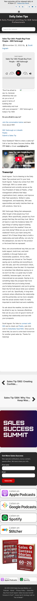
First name (5, 465)
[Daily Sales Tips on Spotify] (18, 517)
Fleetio (4, 133)
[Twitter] (19, 7)
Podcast (6, 590)
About (12, 590)
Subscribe (8, 481)
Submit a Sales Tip (9, 135)
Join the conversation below (12, 122)
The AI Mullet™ (18, 597)
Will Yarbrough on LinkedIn (12, 130)
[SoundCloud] (29, 7)
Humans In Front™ (8, 595)
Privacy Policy (20, 590)
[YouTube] (32, 7)
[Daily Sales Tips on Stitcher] (18, 530)
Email (4, 472)
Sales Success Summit (26, 593)
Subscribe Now (23, 3)
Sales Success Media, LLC (22, 588)
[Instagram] (26, 7)
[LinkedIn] (22, 7)
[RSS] (35, 7)
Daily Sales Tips (18, 16)
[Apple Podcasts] (16, 7)
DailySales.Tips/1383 (16, 329)
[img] (18, 64)
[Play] (19, 73)
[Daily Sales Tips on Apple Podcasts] (18, 493)
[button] (18, 11)
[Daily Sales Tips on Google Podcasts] (18, 505)
